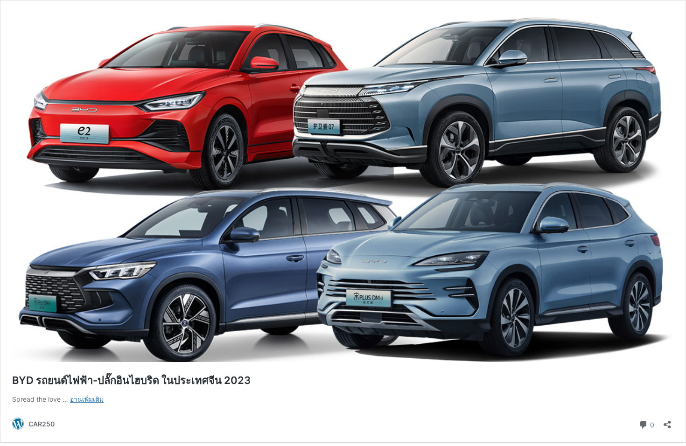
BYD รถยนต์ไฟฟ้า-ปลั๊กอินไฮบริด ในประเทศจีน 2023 (131, 380)
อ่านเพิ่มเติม (87, 399)
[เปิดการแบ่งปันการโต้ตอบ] (667, 421)
